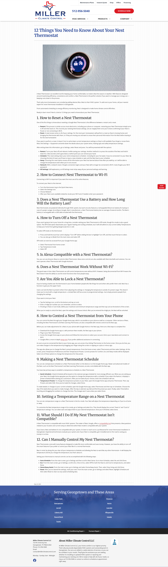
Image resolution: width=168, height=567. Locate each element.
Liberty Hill (59, 512)
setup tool (64, 340)
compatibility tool (105, 423)
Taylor (58, 522)
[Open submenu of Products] (110, 19)
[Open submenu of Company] (132, 19)
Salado (109, 517)
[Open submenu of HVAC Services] (88, 19)
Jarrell (58, 508)
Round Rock (58, 517)
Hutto (109, 503)
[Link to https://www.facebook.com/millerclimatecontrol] (34, 560)
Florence (109, 499)
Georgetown (58, 503)
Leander (109, 508)
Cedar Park (58, 499)
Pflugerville (109, 512)
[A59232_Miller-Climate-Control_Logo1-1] (50, 2)
